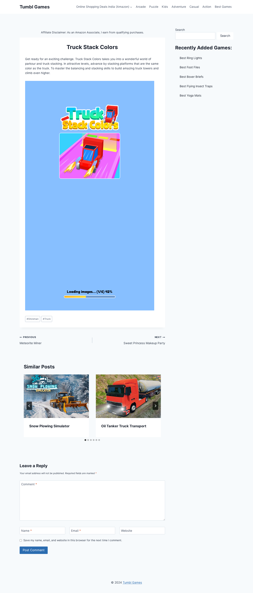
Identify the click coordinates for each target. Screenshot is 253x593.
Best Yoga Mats (190, 95)
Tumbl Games (132, 582)
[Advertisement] (204, 127)
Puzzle (153, 6)
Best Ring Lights (191, 58)
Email (76, 530)
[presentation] (56, 396)
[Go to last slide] (29, 406)
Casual (194, 6)
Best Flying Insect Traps (196, 86)
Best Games (223, 6)
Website (126, 530)
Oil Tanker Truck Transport (123, 426)
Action (206, 6)
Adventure (179, 6)
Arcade (141, 6)
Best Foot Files (190, 67)
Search (180, 29)
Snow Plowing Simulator (49, 426)
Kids (165, 6)
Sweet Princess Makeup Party (144, 340)
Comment (29, 484)
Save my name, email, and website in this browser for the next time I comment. (72, 540)
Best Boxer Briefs (191, 76)
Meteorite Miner (30, 340)
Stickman (33, 318)
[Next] (155, 406)
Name (26, 530)
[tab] (85, 440)
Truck (47, 318)
